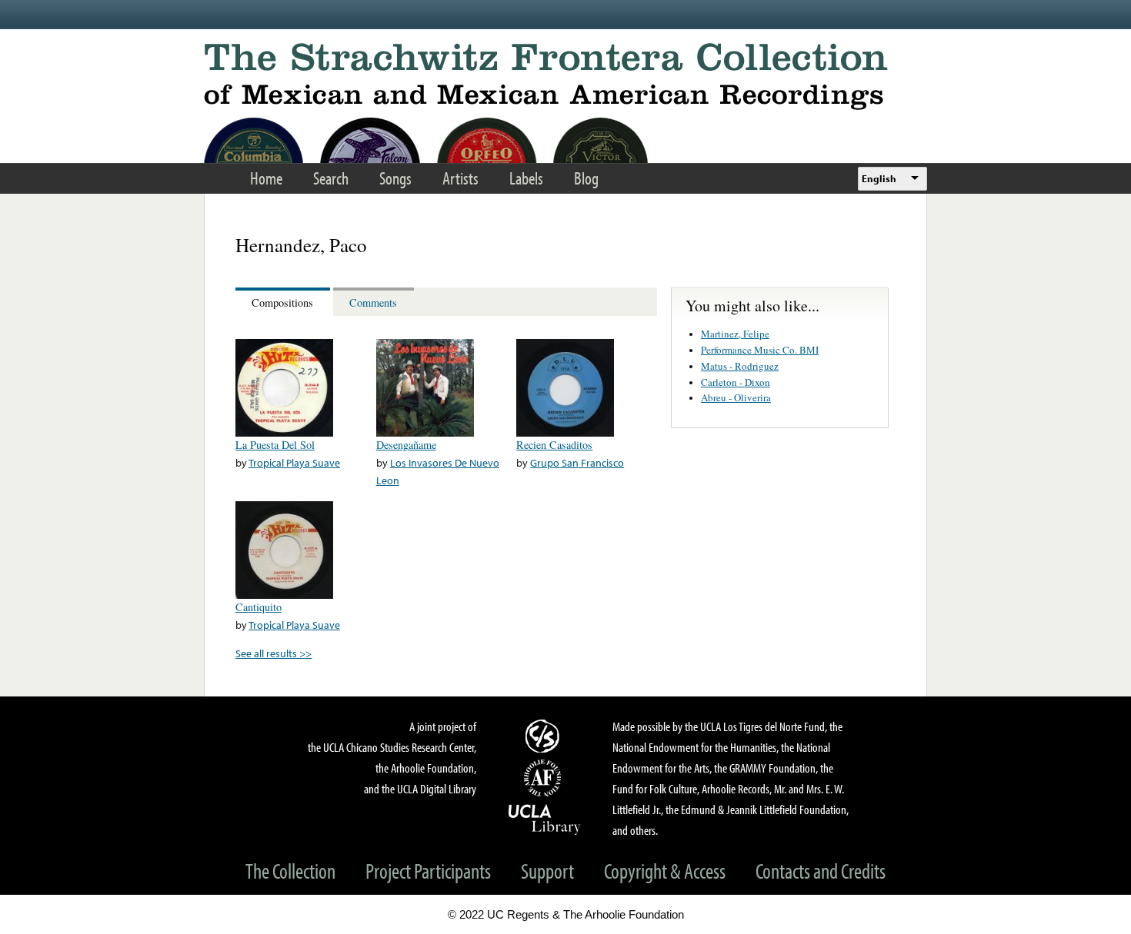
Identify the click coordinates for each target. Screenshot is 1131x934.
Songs (395, 178)
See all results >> (273, 653)
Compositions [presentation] (282, 302)
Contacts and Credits (821, 870)
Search (331, 178)
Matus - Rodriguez (740, 366)
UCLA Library (545, 818)
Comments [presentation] (373, 302)
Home (266, 178)
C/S (545, 736)
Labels (526, 178)
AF (545, 778)
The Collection (290, 870)
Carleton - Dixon (735, 382)
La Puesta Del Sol (275, 444)
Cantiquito (258, 607)
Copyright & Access (665, 870)
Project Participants (428, 870)
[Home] (565, 76)
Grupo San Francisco (577, 462)
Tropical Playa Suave (294, 462)
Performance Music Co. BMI (760, 350)
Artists (460, 178)
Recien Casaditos (554, 444)
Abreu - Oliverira (736, 397)
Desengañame (406, 444)
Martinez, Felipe (735, 334)
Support (547, 870)
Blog (586, 178)
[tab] (284, 302)
